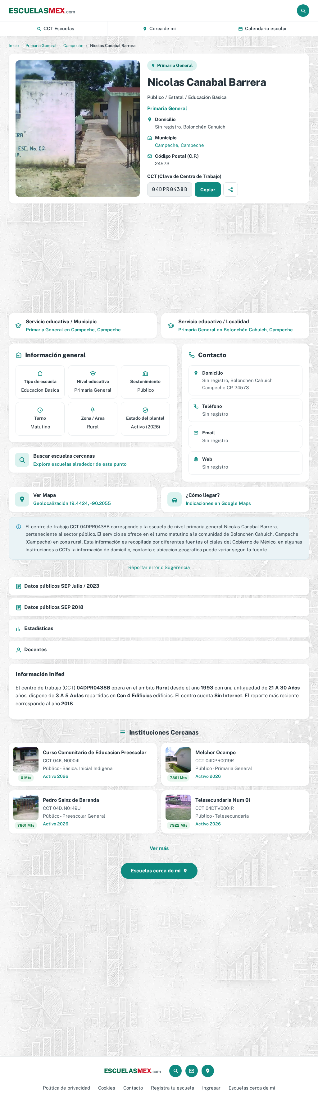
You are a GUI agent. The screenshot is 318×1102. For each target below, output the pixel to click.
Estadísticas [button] (38, 628)
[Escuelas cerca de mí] (208, 1071)
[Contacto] (191, 1071)
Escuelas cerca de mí (252, 1087)
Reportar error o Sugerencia (159, 567)
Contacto (133, 1087)
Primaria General (41, 45)
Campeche (73, 45)
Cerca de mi (162, 28)
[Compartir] (230, 189)
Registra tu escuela (172, 1087)
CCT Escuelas (58, 28)
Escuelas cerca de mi (155, 871)
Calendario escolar (266, 28)
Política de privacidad (66, 1087)
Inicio (14, 45)
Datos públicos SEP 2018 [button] (54, 607)
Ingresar (211, 1087)
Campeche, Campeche (179, 145)
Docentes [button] (35, 649)
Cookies (106, 1087)
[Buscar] (303, 10)
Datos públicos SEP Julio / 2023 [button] (61, 586)
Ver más (159, 848)
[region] (159, 258)
